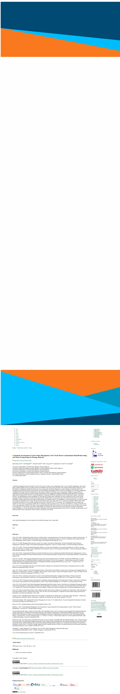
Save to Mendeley (96, 554)
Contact (17, 445)
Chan (30, 447)
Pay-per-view (96, 499)
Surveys (95, 501)
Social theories (96, 503)
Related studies (96, 497)
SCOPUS (95, 443)
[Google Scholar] (17, 686)
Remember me (95, 489)
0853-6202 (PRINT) (37, 668)
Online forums (96, 507)
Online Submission (97, 431)
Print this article (94, 548)
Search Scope (93, 564)
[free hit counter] (99, 616)
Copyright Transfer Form (98, 432)
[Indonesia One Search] (44, 686)
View (95, 477)
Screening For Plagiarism (98, 434)
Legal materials (96, 509)
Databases (95, 505)
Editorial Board (96, 435)
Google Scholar (96, 444)
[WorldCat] (63, 686)
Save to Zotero (95, 556)
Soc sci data (95, 502)
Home (14, 447)
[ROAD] (73, 686)
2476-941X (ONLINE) (52, 668)
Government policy (97, 510)
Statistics (17, 440)
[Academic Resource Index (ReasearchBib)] (17, 689)
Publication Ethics (97, 433)
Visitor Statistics (97, 437)
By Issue (95, 570)
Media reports (96, 511)
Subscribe (95, 478)
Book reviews (96, 498)
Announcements (19, 439)
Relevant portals (96, 506)
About (17, 430)
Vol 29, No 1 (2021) (22, 447)
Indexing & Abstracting (20, 442)
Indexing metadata (94, 549)
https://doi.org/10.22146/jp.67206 (22, 460)
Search (17, 434)
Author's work (96, 496)
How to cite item (94, 551)
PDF (13, 528)
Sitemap (17, 443)
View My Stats (21, 692)
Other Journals (96, 573)
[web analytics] (14, 692)
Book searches (96, 504)
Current (17, 436)
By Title (95, 572)
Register (17, 433)
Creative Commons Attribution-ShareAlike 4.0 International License (45, 663)
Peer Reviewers (96, 436)
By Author (96, 571)
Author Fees (96, 430)
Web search (95, 512)
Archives (17, 437)
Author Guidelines (97, 429)
